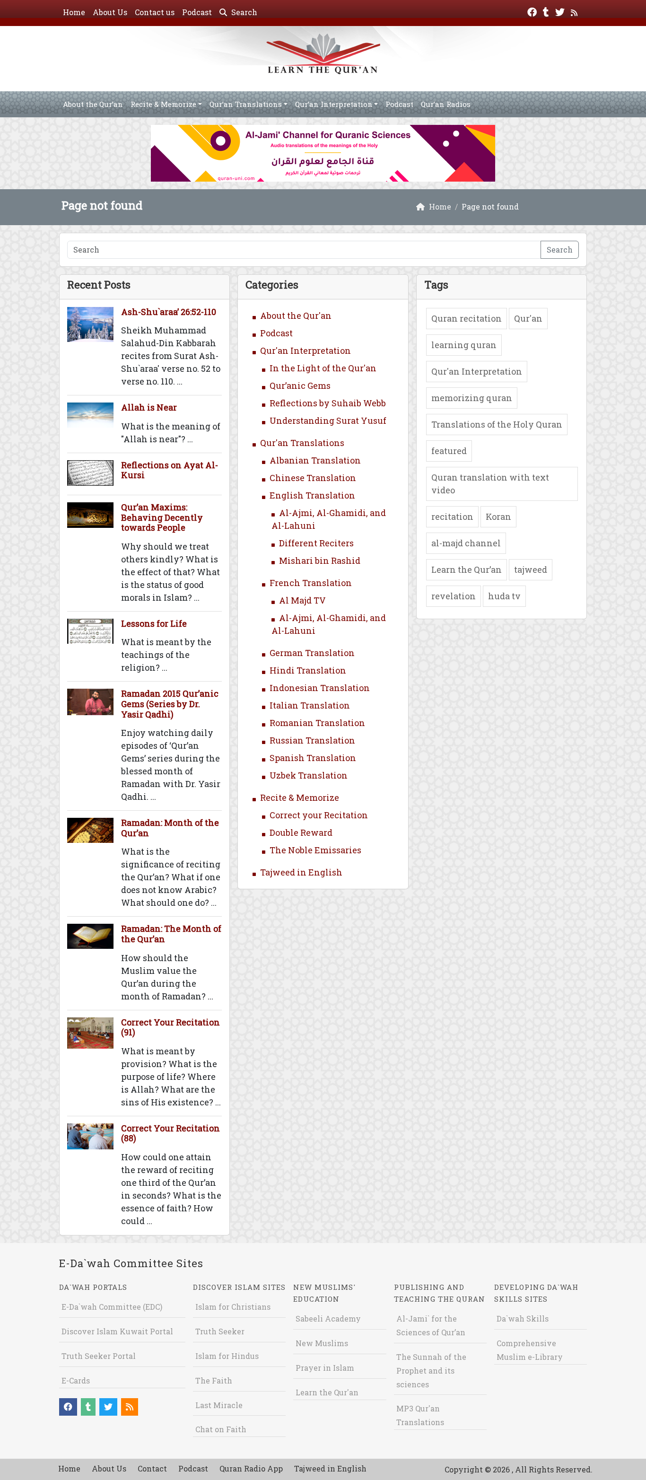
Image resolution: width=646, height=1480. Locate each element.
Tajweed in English (301, 872)
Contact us (155, 12)
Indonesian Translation (320, 687)
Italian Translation (310, 705)
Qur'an (528, 318)
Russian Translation (312, 740)
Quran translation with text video (490, 484)
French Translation (311, 582)
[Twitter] (561, 11)
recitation (452, 516)
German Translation (312, 652)
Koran (498, 516)
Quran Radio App (251, 1468)
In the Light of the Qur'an (323, 368)
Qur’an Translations (246, 104)
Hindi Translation (308, 670)
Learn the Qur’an (466, 569)
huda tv (504, 596)
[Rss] (575, 11)
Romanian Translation (317, 722)
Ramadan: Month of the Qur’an (170, 828)
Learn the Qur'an (327, 1392)
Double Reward (301, 832)
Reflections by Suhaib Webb (328, 403)
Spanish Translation (313, 757)
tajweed (530, 569)
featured (449, 450)
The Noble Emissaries (315, 850)
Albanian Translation (315, 460)
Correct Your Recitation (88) (170, 1133)
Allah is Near (149, 407)
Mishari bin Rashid (319, 560)
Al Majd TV (302, 600)
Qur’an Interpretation (334, 104)
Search (243, 12)
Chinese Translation (313, 477)
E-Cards (75, 1380)
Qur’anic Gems (300, 385)
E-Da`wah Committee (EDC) (111, 1307)
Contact (152, 1468)
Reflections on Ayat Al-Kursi (169, 470)
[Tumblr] (547, 11)
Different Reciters (316, 543)
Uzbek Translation (309, 775)
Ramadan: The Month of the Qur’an (171, 934)
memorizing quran (471, 397)
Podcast (197, 12)
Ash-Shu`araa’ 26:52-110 (168, 311)
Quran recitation (466, 318)
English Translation (312, 495)
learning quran (464, 344)
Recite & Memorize (163, 104)
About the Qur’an (93, 104)
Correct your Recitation (319, 815)
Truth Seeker (219, 1331)
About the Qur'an (296, 315)
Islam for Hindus (227, 1356)
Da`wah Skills (523, 1318)
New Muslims (322, 1343)
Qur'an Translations (302, 442)
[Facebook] (533, 11)
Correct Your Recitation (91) (170, 1027)
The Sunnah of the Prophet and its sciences (431, 1370)
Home (74, 12)
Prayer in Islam (325, 1368)
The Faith (213, 1380)
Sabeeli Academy (328, 1318)
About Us (110, 12)
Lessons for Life (154, 623)
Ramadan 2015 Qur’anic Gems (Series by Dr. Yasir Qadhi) (169, 703)
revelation (453, 596)
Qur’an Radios (446, 104)
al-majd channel (466, 543)
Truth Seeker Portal (98, 1356)
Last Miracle (219, 1405)
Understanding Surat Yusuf (328, 420)
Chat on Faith (220, 1429)
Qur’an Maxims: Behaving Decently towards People (162, 517)
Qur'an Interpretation (305, 350)
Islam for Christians (233, 1307)
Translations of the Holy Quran (496, 424)
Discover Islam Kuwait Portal (117, 1331)
